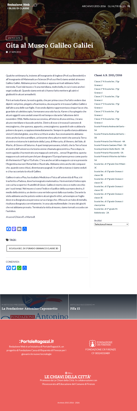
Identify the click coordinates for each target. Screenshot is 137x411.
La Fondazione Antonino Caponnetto (30, 308)
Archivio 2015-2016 (94, 6)
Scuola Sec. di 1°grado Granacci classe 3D (33, 248)
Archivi (98, 220)
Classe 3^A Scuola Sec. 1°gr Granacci (106, 121)
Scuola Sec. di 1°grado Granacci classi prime (108, 203)
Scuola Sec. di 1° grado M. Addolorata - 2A (106, 211)
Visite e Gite (14, 38)
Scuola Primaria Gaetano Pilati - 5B (110, 145)
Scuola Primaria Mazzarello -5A (108, 152)
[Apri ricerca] (129, 6)
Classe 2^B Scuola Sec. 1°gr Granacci (106, 91)
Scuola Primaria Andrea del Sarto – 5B (110, 136)
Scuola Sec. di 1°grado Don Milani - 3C (110, 166)
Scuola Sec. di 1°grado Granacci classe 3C (108, 181)
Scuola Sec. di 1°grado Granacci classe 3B (108, 173)
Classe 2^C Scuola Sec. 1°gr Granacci (106, 98)
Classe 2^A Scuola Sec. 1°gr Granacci (106, 83)
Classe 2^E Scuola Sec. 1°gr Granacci (106, 113)
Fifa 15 (75, 308)
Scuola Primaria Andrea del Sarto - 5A (109, 128)
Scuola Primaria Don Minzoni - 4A (109, 141)
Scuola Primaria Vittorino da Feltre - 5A (110, 158)
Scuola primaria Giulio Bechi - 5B (109, 149)
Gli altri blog (117, 6)
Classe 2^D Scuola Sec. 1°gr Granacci (107, 106)
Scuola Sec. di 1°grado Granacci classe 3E (108, 196)
